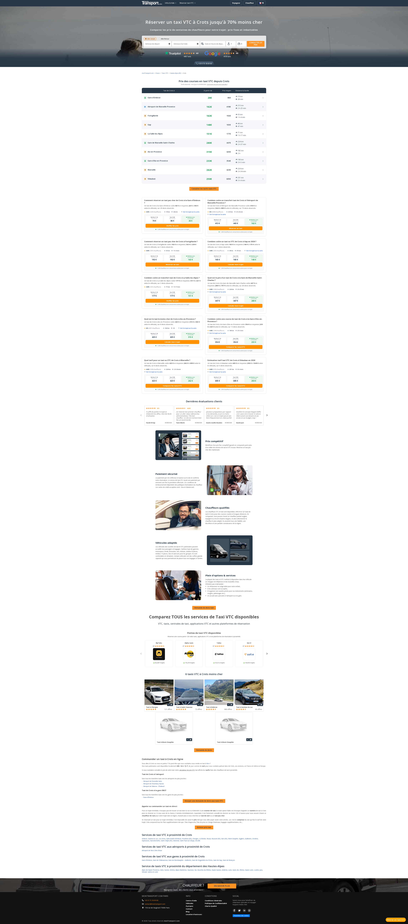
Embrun (144, 839)
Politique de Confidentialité (216, 903)
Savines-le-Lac (153, 839)
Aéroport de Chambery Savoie (153, 784)
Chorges (195, 839)
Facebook (234, 910)
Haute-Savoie (216, 870)
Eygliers (241, 839)
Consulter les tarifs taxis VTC (204, 189)
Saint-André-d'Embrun (173, 839)
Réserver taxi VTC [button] (187, 3)
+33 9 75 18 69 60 (205, 63)
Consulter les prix (255, 43)
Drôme (172, 870)
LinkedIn (244, 910)
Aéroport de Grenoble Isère (152, 781)
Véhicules (189, 903)
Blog (187, 912)
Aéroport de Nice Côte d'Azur (152, 850)
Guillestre (248, 839)
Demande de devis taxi (204, 608)
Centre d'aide (191, 900)
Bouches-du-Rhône (204, 870)
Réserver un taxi (235, 228)
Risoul (209, 839)
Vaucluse (191, 870)
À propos (189, 906)
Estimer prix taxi (204, 827)
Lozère (256, 870)
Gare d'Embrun (148, 797)
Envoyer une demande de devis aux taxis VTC (204, 801)
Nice (208, 763)
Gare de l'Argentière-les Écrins (202, 860)
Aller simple (151, 39)
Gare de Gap (217, 860)
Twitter (239, 910)
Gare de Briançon (229, 860)
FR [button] (262, 3)
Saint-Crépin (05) (166, 841)
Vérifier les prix (172, 226)
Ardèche (224, 870)
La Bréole (202, 839)
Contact (189, 909)
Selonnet (176, 841)
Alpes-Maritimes (181, 870)
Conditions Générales (213, 900)
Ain (238, 870)
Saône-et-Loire (153, 872)
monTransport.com (148, 73)
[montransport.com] (152, 2)
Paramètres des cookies (241, 915)
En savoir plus (222, 886)
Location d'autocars (194, 914)
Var (195, 870)
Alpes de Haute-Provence (150, 870)
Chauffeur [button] (249, 3)
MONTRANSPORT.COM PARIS (155, 896)
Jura (261, 870)
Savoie (166, 870)
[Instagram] (249, 910)
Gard (234, 870)
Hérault (144, 872)
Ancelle (197, 841)
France (158, 73)
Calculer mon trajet (235, 264)
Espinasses (145, 841)
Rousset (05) (216, 839)
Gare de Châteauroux (160, 860)
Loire (230, 870)
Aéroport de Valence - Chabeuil (153, 786)
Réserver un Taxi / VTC (396, 920)
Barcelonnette (155, 841)
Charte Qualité (211, 906)
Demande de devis (204, 750)
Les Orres (162, 839)
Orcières (255, 839)
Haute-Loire (249, 870)
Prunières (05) (187, 839)
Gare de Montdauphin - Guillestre (179, 860)
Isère (162, 870)
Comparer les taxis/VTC (235, 347)
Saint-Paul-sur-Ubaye (187, 841)
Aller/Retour (165, 39)
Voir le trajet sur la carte (191, 212)
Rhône (242, 870)
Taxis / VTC (165, 73)
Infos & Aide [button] (169, 3)
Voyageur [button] (236, 3)
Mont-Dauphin (233, 839)
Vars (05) (224, 839)
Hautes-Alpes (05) (175, 73)
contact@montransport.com (155, 904)
